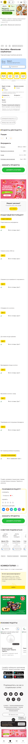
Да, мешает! (13, 208)
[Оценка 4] (10, 502)
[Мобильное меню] (1, 2)
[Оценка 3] (8, 502)
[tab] (4, 741)
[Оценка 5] (13, 502)
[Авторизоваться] (24, 2)
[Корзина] (21, 2)
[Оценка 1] (3, 502)
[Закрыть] (25, 717)
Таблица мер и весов (7, 122)
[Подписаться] (17, 628)
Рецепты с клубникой (12, 556)
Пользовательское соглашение (10, 707)
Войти (13, 587)
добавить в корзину (13, 170)
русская (4, 102)
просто (3, 556)
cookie (11, 725)
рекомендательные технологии (7, 724)
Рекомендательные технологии (12, 708)
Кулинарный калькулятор (8, 118)
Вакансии (21, 707)
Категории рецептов (13, 710)
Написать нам (14, 714)
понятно (21, 724)
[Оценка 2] (5, 502)
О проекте (6, 705)
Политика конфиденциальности (16, 705)
